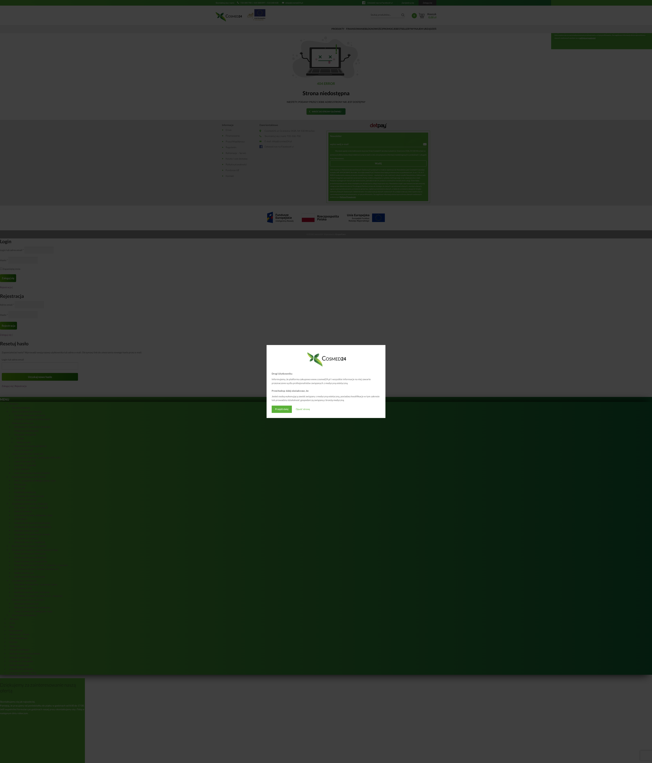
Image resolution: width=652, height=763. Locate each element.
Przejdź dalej (281, 409)
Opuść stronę (303, 409)
